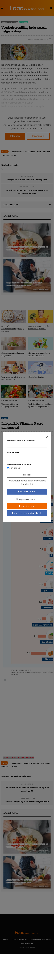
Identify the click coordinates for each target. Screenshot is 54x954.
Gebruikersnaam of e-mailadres (21, 440)
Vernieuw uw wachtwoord (19, 464)
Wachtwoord (13, 452)
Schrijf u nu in (27, 506)
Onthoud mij (15, 468)
